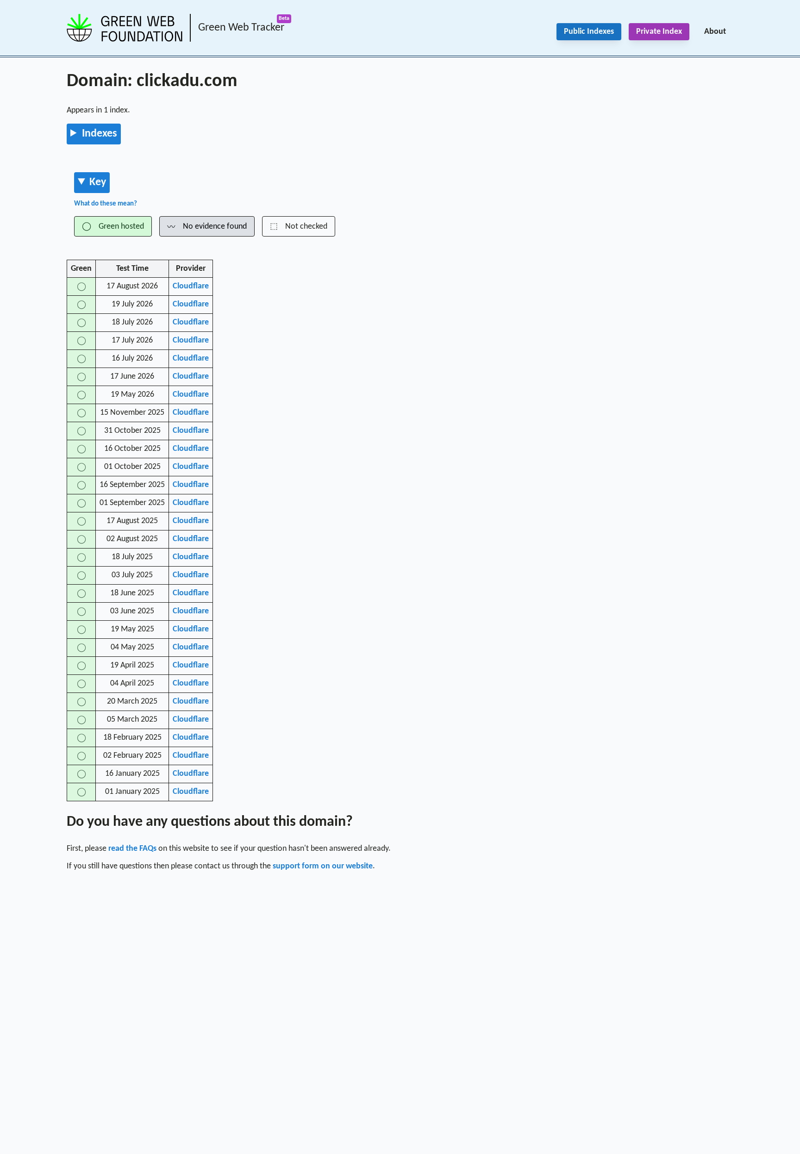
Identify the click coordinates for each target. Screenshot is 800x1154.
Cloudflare (191, 286)
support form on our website (323, 866)
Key (97, 182)
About (715, 32)
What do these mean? (105, 203)
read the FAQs (132, 849)
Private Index (659, 32)
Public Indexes (589, 32)
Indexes (99, 133)
